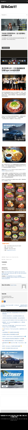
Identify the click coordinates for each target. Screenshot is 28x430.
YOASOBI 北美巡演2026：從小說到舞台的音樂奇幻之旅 (13, 34)
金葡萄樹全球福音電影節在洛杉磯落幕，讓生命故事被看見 (13, 318)
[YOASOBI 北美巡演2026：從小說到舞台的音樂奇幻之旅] (6, 61)
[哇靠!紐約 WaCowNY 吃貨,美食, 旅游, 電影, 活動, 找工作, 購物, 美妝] (9, 8)
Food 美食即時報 (9, 276)
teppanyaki (12, 273)
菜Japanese (7, 278)
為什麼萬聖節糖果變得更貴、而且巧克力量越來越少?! (13, 340)
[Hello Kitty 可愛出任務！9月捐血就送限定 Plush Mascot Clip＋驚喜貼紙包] (3, 61)
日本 (17, 273)
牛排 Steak (22, 277)
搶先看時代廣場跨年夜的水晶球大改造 (10, 348)
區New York (17, 277)
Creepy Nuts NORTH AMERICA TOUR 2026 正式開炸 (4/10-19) (14, 320)
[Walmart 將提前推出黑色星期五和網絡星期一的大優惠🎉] (25, 61)
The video (9, 169)
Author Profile (13, 285)
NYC (24, 271)
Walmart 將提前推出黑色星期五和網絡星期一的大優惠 (12, 338)
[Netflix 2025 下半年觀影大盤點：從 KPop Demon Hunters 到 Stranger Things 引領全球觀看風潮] (15, 61)
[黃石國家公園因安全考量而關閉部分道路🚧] (20, 61)
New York (21, 271)
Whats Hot (13, 277)
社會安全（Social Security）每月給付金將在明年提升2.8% (13, 336)
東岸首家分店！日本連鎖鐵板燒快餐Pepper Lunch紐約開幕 (13, 69)
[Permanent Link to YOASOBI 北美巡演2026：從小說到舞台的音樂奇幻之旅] (14, 25)
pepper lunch (4, 273)
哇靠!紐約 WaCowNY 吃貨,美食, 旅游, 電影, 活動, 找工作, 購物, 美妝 (14, 416)
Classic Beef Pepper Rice (9, 271)
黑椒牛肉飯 (6, 274)
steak (8, 273)
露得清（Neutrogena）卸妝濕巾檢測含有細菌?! (11, 346)
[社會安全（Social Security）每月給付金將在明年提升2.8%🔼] (22, 61)
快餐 (15, 273)
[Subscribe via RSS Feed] (2, 301)
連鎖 (24, 273)
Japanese (16, 271)
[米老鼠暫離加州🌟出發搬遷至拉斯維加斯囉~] (18, 61)
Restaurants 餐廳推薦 (6, 277)
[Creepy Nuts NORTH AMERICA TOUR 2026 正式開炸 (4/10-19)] (10, 61)
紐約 (20, 273)
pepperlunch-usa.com (11, 250)
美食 (22, 273)
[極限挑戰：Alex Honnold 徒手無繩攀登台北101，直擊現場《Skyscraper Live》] (13, 61)
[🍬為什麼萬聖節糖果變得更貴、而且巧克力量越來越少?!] (9, 63)
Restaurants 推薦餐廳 (17, 276)
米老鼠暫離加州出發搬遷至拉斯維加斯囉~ (10, 332)
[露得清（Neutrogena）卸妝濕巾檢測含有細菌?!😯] (14, 63)
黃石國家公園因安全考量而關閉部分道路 (10, 334)
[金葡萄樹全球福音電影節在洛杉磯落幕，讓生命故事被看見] (8, 61)
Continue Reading (6, 47)
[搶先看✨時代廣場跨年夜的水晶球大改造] (16, 63)
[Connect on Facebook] (5, 301)
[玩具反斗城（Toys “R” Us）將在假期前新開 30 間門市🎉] (19, 63)
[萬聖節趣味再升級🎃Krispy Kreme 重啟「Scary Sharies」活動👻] (12, 63)
